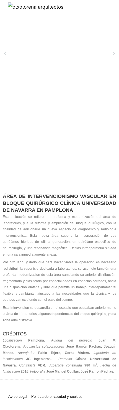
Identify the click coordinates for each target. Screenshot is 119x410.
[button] (103, 6)
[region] (59, 56)
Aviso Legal (17, 396)
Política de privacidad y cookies (56, 396)
